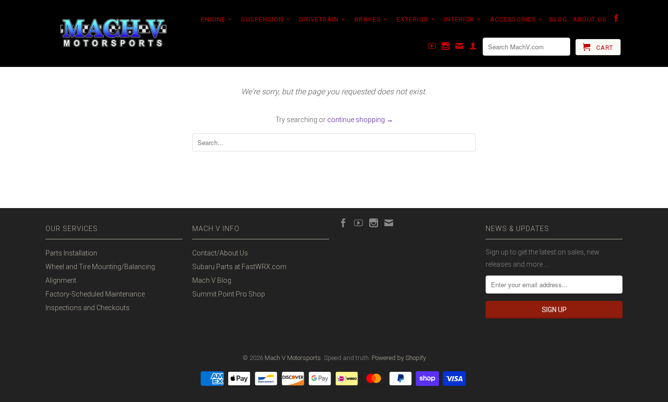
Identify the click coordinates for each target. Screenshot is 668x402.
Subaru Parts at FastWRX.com (239, 267)
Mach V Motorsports (293, 357)
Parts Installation (71, 253)
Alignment (60, 280)
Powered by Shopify (399, 357)
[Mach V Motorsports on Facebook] (616, 20)
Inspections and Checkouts (87, 308)
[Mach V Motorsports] (113, 33)
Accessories (516, 19)
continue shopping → (360, 120)
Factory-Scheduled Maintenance (95, 294)
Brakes (371, 19)
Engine (216, 19)
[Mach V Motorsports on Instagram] (446, 48)
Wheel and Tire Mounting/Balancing (100, 267)
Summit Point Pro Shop (228, 294)
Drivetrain (322, 19)
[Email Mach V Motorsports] (459, 48)
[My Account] (473, 48)
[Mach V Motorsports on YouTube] (432, 48)
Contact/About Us (220, 253)
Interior (462, 19)
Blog (558, 19)
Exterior (416, 19)
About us (590, 19)
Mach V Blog (211, 280)
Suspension (265, 19)
